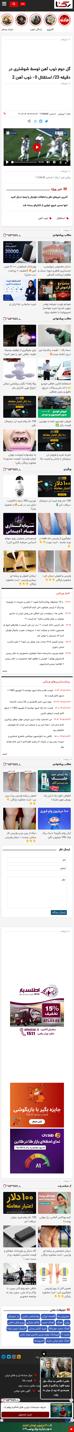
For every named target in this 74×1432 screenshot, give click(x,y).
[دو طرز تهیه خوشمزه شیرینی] (50, 20)
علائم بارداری (33, 1322)
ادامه (5, 671)
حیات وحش (7, 29)
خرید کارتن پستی (38, 1328)
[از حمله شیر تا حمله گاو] (7, 20)
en (22, 4)
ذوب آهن (43, 218)
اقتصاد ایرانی (48, 1316)
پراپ (67, 1322)
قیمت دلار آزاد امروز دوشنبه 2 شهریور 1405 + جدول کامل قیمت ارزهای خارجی (34, 710)
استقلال (61, 218)
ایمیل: (63, 868)
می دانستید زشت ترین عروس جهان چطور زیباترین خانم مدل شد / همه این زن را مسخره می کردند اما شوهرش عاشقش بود (34, 725)
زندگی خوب (36, 29)
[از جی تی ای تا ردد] (21, 20)
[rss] (18, 1357)
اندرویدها (39, 1341)
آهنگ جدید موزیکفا (59, 1328)
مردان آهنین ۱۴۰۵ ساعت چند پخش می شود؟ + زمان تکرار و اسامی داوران (36, 644)
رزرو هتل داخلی (16, 1322)
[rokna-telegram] (3, 1357)
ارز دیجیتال (13, 1316)
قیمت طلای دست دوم (30, 1386)
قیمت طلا (27, 1380)
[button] (44, 1354)
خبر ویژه (56, 189)
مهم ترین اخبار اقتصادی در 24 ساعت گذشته (30, 702)
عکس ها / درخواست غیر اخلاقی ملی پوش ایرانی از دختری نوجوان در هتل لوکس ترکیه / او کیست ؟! (36, 616)
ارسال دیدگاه (58, 912)
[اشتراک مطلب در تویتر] (40, 121)
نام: (64, 860)
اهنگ (59, 1322)
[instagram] (13, 1357)
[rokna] (63, 4)
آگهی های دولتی (22, 1391)
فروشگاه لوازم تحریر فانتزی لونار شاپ (39, 1334)
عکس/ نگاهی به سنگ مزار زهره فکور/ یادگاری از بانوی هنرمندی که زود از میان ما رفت (56, 1388)
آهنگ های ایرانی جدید (58, 1341)
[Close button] (71, 1400)
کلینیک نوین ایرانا (16, 1328)
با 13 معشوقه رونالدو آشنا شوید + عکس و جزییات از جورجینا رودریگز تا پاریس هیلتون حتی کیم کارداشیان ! (35, 604)
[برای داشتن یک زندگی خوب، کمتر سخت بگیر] (35, 20)
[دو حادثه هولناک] (64, 20)
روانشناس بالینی (30, 1316)
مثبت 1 (65, 1334)
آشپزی (50, 29)
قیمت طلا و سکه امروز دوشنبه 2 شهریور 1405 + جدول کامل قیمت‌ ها (35, 693)
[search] (14, 4)
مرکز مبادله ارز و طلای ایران (19, 1375)
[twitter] (8, 1357)
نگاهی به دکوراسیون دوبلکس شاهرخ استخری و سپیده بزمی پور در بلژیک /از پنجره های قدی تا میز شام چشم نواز (35, 742)
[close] (71, 1429)
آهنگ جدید (48, 1322)
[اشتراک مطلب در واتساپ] (35, 122)
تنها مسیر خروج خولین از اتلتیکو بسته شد (45, 205)
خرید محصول (25, 1414)
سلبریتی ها (63, 1316)
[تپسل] (2, 1420)
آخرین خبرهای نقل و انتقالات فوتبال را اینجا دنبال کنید (39, 197)
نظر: (63, 879)
